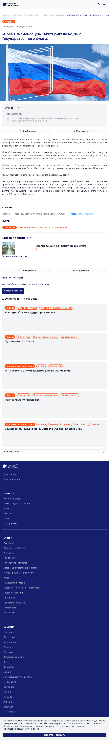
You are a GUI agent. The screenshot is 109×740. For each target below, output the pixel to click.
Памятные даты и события (16, 503)
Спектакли (8, 707)
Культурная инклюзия (14, 582)
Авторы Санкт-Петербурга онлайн (20, 568)
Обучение (8, 687)
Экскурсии (8, 702)
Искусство (8, 543)
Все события (19, 15)
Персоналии (9, 558)
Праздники (9, 597)
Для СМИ (8, 513)
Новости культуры (12, 498)
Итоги (6, 518)
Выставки (8, 652)
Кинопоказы (9, 711)
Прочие (7, 692)
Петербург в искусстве (15, 563)
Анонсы (7, 508)
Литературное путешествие (18, 677)
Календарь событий (13, 657)
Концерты (34, 15)
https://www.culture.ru (82, 214)
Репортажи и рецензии (15, 602)
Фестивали (9, 612)
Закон (6, 578)
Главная (6, 15)
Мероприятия (10, 642)
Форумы (7, 697)
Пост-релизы (10, 523)
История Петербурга (14, 548)
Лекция (7, 672)
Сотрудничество (11, 479)
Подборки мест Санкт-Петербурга (21, 587)
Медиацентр (10, 682)
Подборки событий (13, 592)
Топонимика (9, 607)
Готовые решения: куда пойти (18, 573)
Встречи (7, 647)
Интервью (8, 553)
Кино (6, 662)
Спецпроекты (10, 474)
